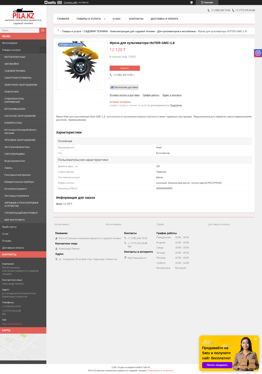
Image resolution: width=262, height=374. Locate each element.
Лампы (8, 167)
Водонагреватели (14, 160)
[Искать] (42, 30)
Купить (125, 68)
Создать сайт (71, 2)
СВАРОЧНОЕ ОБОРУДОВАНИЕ (20, 84)
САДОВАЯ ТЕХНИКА (14, 70)
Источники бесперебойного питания (20, 131)
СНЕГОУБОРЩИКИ (14, 153)
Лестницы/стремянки (16, 195)
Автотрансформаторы (17, 146)
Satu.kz (146, 367)
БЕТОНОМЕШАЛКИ (14, 108)
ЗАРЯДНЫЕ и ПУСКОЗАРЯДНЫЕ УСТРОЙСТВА (21, 204)
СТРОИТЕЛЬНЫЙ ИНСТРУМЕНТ (21, 212)
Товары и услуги (11, 49)
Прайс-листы (9, 226)
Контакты (136, 18)
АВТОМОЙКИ (11, 63)
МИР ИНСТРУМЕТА (14, 219)
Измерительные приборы (19, 181)
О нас (5, 233)
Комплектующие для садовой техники (132, 31)
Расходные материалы (17, 174)
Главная (63, 18)
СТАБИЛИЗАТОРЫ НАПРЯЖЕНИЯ (14, 100)
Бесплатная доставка (126, 87)
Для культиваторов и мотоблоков (176, 31)
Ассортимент (62, 224)
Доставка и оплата (13, 247)
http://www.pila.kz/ (12, 323)
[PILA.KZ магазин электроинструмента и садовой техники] (23, 13)
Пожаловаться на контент (160, 370)
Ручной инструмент (15, 188)
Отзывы (6, 240)
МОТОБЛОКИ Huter (15, 56)
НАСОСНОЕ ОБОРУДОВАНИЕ (20, 115)
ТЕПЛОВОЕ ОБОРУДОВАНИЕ (19, 140)
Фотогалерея (9, 42)
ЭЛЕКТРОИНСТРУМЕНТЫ (17, 77)
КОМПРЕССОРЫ (13, 122)
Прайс (160, 224)
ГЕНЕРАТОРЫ (11, 91)
